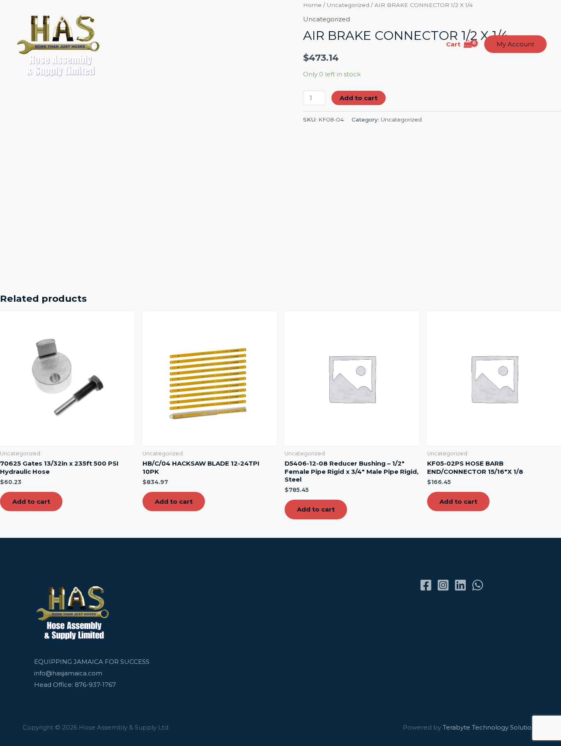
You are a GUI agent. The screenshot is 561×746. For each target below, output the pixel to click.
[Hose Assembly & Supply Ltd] (60, 44)
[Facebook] (426, 585)
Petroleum (297, 44)
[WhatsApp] (477, 585)
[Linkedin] (460, 585)
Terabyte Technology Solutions (490, 727)
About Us (375, 44)
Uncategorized (401, 119)
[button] (515, 44)
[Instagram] (443, 585)
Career (337, 44)
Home (258, 44)
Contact (415, 44)
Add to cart (358, 98)
